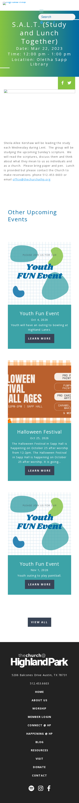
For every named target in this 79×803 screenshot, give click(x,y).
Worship (39, 708)
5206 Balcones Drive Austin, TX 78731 (39, 675)
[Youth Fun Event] (39, 273)
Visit (40, 758)
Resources (39, 750)
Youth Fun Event (39, 313)
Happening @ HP (39, 733)
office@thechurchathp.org (31, 179)
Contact (39, 775)
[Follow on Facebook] (54, 22)
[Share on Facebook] (63, 82)
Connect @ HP (39, 725)
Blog (39, 742)
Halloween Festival (39, 431)
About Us (39, 700)
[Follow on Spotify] (41, 22)
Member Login (39, 717)
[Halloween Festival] (39, 391)
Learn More (39, 338)
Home (39, 692)
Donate (39, 767)
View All (39, 622)
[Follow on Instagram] (48, 22)
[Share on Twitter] (69, 82)
